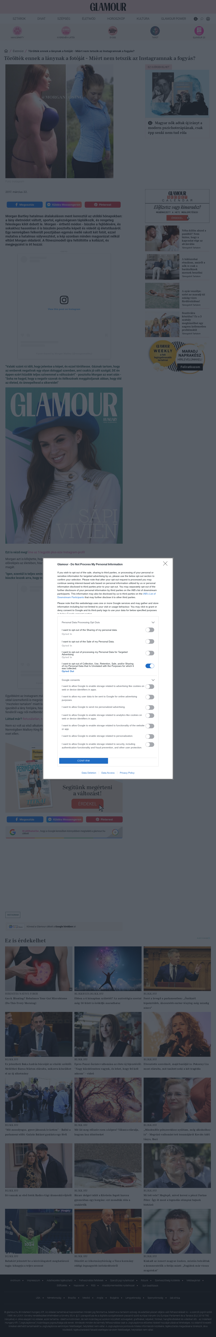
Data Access (108, 772)
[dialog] (108, 668)
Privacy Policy (127, 772)
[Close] (166, 564)
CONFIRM (83, 760)
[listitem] (108, 622)
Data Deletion (89, 772)
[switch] (149, 630)
